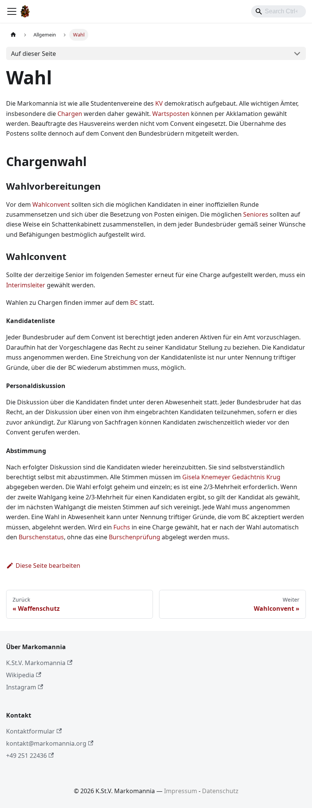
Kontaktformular (30, 731)
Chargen (69, 113)
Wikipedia (20, 675)
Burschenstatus (41, 537)
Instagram (21, 687)
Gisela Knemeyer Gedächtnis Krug (231, 477)
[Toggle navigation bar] (12, 11)
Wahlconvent (51, 204)
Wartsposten (170, 113)
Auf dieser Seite (33, 53)
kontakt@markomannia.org (46, 743)
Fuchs (121, 527)
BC (134, 302)
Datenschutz (220, 791)
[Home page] (13, 35)
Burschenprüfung (134, 537)
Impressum (180, 791)
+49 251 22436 (26, 755)
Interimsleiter (25, 285)
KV (159, 103)
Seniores (255, 214)
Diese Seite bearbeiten (48, 565)
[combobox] (278, 11)
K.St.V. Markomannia (35, 663)
